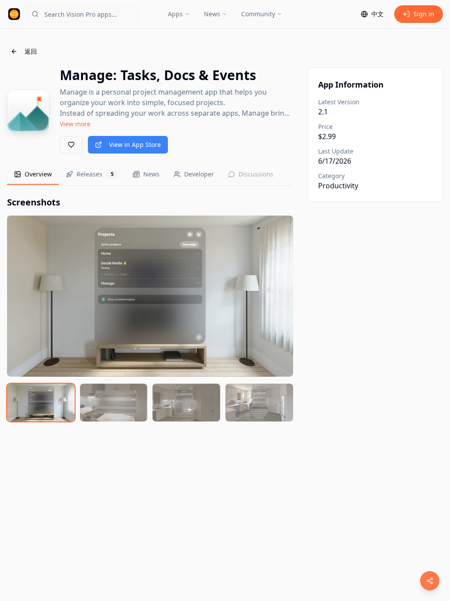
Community (258, 14)
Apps (175, 14)
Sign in (424, 14)
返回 (31, 51)
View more (75, 124)
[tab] (33, 175)
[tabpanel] (150, 308)
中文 (377, 14)
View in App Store (135, 144)
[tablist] (150, 175)
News (212, 14)
